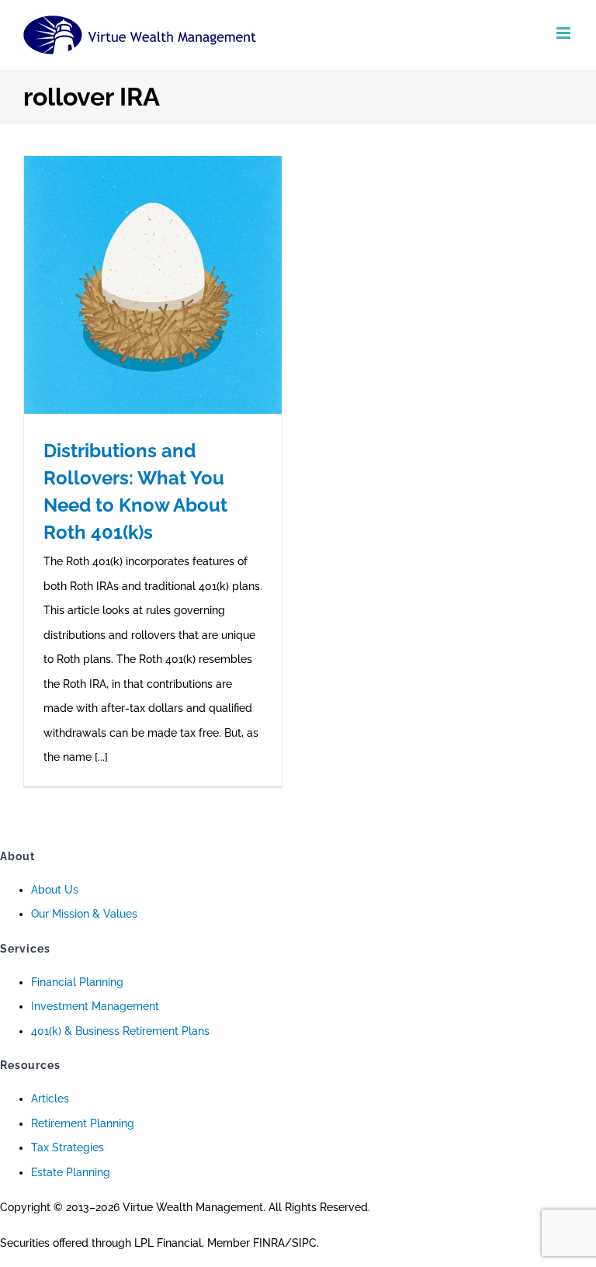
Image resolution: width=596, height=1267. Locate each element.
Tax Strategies (67, 1147)
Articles (50, 1098)
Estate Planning (70, 1172)
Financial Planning (77, 982)
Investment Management (95, 1006)
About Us (54, 889)
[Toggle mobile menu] (564, 33)
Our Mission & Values (84, 914)
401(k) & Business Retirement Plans (120, 1031)
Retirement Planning (82, 1123)
